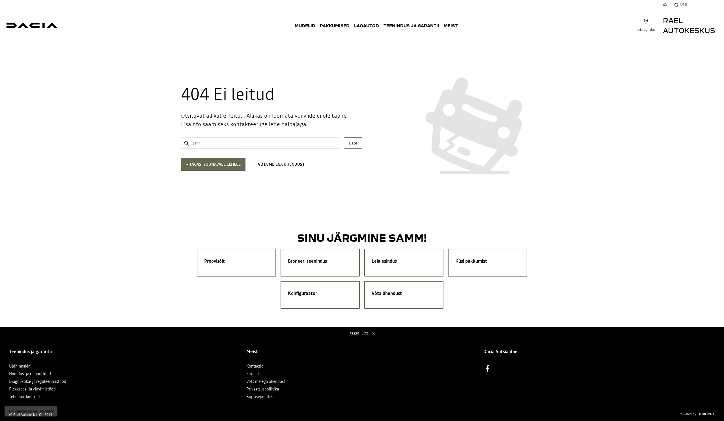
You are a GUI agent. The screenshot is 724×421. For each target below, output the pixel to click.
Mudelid (305, 25)
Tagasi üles (359, 333)
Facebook (487, 368)
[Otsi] (676, 4)
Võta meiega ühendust (281, 164)
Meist (451, 25)
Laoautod (366, 25)
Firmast (253, 374)
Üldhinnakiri (20, 366)
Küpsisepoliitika (260, 397)
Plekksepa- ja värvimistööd (32, 389)
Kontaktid (255, 366)
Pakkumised (335, 25)
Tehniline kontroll (24, 397)
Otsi (353, 143)
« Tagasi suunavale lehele (213, 164)
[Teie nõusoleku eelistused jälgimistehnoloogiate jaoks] (31, 411)
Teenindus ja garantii (411, 25)
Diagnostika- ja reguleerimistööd (37, 381)
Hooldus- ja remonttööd (30, 374)
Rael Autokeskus (689, 25)
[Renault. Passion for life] (32, 25)
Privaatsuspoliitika (262, 389)
